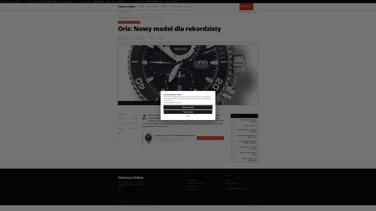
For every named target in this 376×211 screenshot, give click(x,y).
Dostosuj (188, 116)
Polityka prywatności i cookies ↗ (173, 102)
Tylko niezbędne (188, 112)
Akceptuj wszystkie (188, 107)
